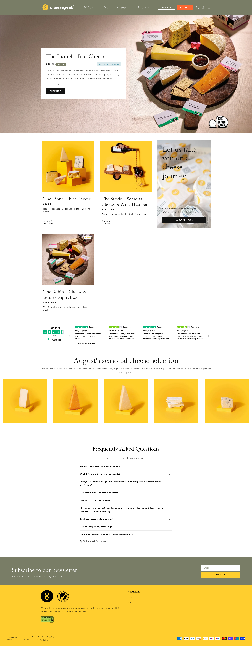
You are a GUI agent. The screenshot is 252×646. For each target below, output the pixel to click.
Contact (131, 602)
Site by (39, 640)
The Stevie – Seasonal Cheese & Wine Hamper (125, 201)
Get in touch (102, 541)
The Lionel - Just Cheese (67, 198)
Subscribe (166, 7)
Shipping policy (53, 637)
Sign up (220, 575)
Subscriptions (184, 220)
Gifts (130, 597)
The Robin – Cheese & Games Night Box (64, 294)
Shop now (56, 91)
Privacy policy (24, 637)
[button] (88, 7)
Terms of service (38, 637)
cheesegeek (17, 640)
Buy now (185, 7)
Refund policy (12, 637)
